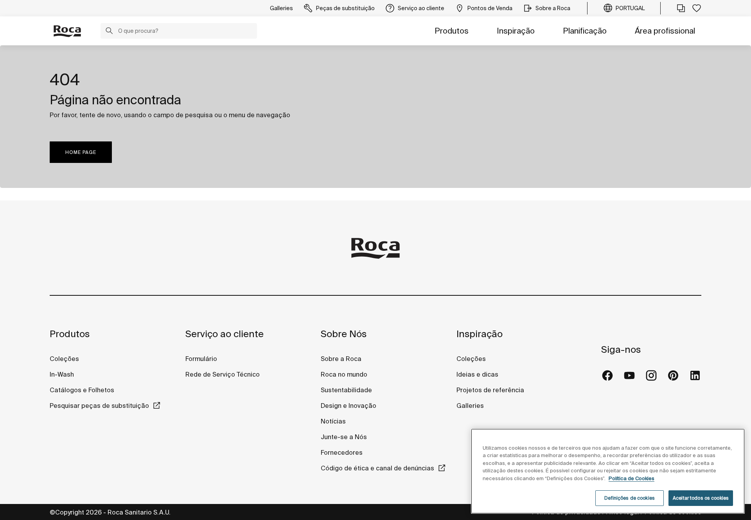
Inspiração (516, 30)
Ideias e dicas (477, 374)
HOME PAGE (80, 152)
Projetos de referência (490, 389)
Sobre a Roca (341, 358)
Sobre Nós (344, 334)
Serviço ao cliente (224, 334)
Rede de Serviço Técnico (222, 374)
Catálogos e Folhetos (82, 389)
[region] (608, 471)
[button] (109, 31)
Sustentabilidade (346, 389)
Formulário (201, 358)
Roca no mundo (344, 374)
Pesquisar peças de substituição (99, 405)
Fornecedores (342, 452)
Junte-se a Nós (344, 436)
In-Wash (62, 374)
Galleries (470, 405)
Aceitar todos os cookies (701, 497)
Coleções (64, 358)
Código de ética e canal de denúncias (377, 468)
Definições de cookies (629, 497)
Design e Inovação (348, 405)
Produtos (452, 30)
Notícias (333, 421)
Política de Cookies (631, 478)
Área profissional (665, 30)
